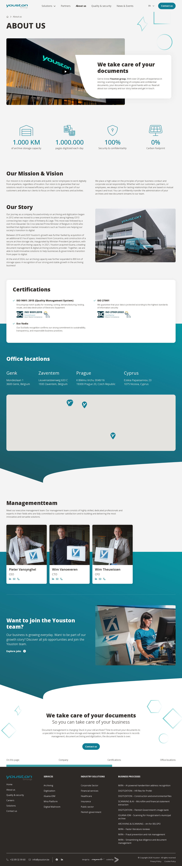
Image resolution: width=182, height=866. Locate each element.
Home (9, 784)
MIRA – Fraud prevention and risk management (141, 834)
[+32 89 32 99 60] (18, 579)
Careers (10, 800)
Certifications (114, 759)
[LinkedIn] (62, 859)
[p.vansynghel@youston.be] (14, 579)
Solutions (47, 5)
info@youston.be (40, 859)
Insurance (86, 801)
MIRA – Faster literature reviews (134, 829)
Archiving (48, 785)
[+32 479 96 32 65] (104, 579)
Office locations (168, 759)
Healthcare (86, 796)
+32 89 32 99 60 (17, 859)
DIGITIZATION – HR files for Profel (135, 790)
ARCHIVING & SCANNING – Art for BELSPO (139, 823)
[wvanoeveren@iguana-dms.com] (57, 579)
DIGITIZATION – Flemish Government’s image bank (143, 809)
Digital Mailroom (52, 806)
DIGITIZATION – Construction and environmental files (144, 796)
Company (63, 759)
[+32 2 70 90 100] (61, 579)
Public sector (87, 806)
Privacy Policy (155, 861)
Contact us (167, 5)
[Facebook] (57, 859)
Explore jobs (13, 651)
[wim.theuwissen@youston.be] (100, 579)
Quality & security (101, 5)
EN (149, 6)
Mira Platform (51, 801)
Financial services (89, 790)
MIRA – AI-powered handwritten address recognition (144, 785)
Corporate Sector (89, 785)
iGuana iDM (49, 796)
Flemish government (91, 812)
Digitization (49, 790)
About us (81, 5)
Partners (65, 5)
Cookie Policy (170, 861)
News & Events (125, 5)
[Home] (7, 16)
